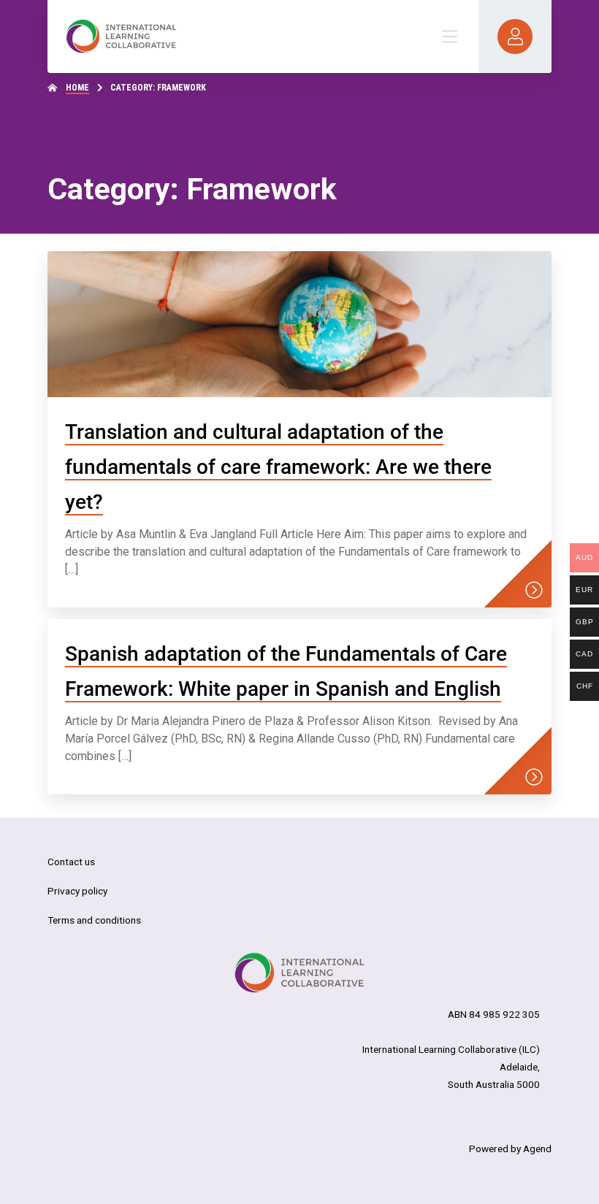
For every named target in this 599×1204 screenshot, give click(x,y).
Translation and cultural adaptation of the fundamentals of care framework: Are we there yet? (278, 467)
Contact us (71, 861)
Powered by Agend (510, 1148)
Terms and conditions (94, 920)
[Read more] (534, 589)
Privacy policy (77, 891)
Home (77, 88)
